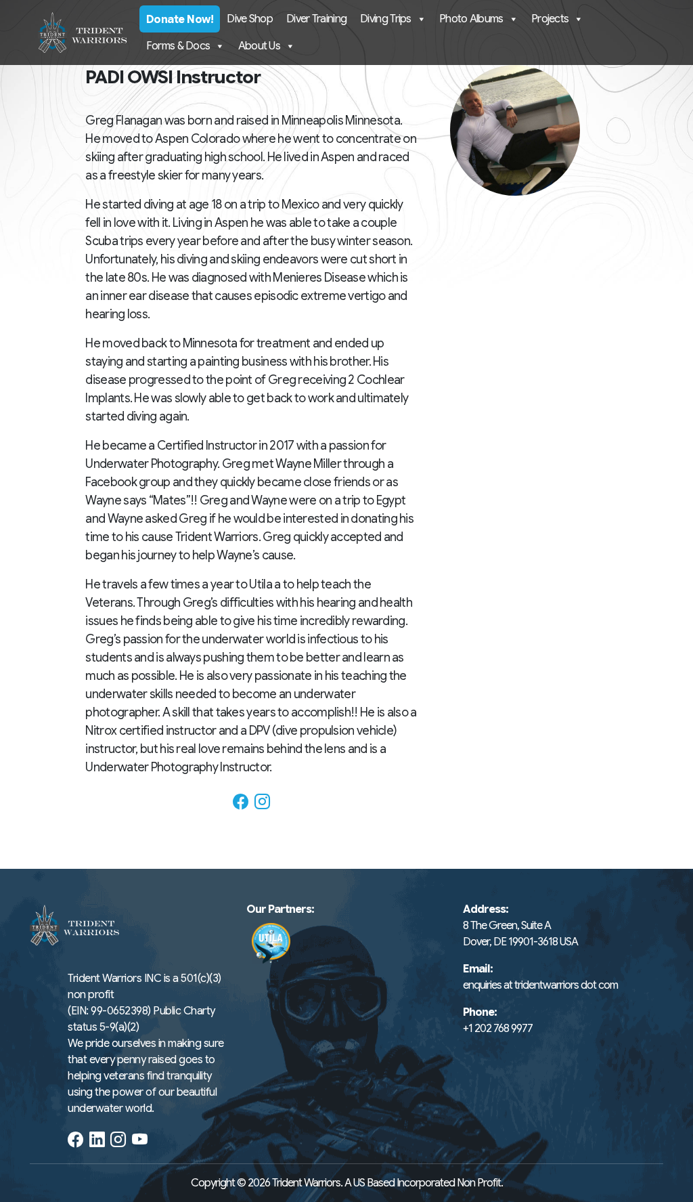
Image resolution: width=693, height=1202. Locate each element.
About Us (259, 46)
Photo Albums (471, 19)
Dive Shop (250, 19)
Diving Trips (385, 19)
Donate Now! (180, 19)
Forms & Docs (178, 46)
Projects (549, 19)
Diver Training (316, 19)
